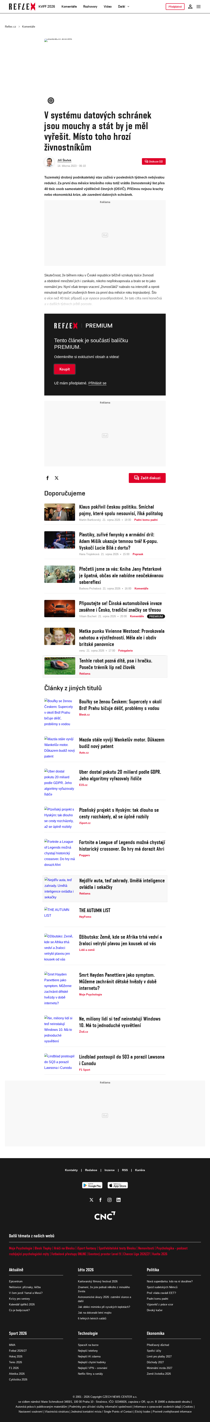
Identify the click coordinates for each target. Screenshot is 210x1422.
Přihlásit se (97, 383)
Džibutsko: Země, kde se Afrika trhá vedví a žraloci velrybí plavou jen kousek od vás (120, 940)
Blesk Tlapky (43, 1248)
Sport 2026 (18, 1333)
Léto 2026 (86, 1269)
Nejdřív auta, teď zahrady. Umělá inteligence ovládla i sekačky (122, 883)
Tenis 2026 (15, 1362)
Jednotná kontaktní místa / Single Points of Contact (102, 1411)
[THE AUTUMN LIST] (59, 915)
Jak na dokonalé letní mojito (94, 1312)
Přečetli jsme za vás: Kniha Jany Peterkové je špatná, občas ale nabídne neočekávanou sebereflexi (121, 575)
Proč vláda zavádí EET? (161, 1292)
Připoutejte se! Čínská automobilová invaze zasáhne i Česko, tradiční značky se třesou (120, 606)
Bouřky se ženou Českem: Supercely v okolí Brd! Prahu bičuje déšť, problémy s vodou (120, 704)
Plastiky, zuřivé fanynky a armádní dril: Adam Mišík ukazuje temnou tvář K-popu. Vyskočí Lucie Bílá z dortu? (118, 541)
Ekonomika (155, 1333)
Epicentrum (16, 1281)
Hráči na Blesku (64, 1248)
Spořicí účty (154, 1350)
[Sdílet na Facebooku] (47, 478)
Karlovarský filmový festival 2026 (98, 1281)
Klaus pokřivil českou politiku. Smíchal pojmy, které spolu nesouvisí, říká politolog (121, 510)
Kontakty (71, 1170)
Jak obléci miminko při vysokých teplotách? (104, 1306)
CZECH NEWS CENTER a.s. (120, 1396)
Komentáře (69, 6)
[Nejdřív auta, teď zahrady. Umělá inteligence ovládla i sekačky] (60, 888)
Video (108, 6)
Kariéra (140, 1170)
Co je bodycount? (19, 1310)
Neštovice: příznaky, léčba (25, 1287)
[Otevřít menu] (198, 6)
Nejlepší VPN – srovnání (92, 1368)
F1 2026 (14, 1368)
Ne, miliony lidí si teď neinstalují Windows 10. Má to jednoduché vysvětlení (120, 1022)
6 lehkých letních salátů (92, 1318)
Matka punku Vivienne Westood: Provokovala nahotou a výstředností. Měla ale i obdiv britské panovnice (121, 637)
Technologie (88, 1333)
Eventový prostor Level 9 (104, 1254)
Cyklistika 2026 (18, 1379)
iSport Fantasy (86, 1248)
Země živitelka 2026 (159, 1373)
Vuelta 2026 (159, 1254)
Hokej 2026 (15, 1356)
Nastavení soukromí (31, 1411)
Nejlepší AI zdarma (89, 1356)
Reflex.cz (10, 26)
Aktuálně (16, 1269)
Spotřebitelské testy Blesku (117, 1248)
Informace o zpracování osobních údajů (157, 1406)
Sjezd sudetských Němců (162, 1287)
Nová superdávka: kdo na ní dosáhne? (170, 1281)
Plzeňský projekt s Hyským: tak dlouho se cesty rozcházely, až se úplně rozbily (119, 813)
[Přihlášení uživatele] (190, 6)
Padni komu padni (157, 1298)
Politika (153, 1269)
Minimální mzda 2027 (159, 1368)
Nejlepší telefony (88, 1350)
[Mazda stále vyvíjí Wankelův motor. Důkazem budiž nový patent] (59, 747)
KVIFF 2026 (47, 6)
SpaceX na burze (88, 1345)
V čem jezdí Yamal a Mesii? (25, 1292)
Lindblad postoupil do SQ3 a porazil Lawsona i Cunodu (121, 1060)
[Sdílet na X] (56, 478)
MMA (12, 1345)
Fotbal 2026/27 (18, 1350)
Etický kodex (143, 1411)
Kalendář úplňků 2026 (22, 1304)
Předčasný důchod (158, 1345)
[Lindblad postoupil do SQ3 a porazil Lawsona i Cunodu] (59, 1062)
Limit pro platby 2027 (159, 1356)
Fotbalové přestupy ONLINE (68, 1254)
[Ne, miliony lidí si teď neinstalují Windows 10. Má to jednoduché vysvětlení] (59, 1029)
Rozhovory (90, 6)
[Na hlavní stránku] (22, 6)
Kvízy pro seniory (19, 1298)
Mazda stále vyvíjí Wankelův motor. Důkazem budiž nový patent (121, 743)
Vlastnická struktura (57, 1411)
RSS (125, 1170)
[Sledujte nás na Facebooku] (100, 1200)
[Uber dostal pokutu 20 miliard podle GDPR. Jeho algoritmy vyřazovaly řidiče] (59, 783)
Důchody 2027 (155, 1362)
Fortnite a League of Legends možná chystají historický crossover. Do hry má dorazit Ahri (122, 845)
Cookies (188, 1406)
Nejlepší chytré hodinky (92, 1362)
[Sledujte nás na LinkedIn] (118, 1200)
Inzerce (110, 1170)
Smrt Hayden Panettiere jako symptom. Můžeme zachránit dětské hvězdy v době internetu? (117, 981)
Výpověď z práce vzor (160, 1304)
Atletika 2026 (17, 1373)
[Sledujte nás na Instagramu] (109, 1200)
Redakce (91, 1170)
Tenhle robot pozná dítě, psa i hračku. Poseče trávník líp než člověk (115, 664)
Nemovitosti (146, 1248)
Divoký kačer (154, 1310)
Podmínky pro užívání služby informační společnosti (100, 1406)
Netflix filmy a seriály (90, 1373)
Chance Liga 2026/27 (136, 1254)
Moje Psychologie (20, 1248)
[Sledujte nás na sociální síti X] (91, 1200)
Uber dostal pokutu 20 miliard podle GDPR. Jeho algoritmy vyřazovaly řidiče (120, 775)
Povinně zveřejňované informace (172, 1411)
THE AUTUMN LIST (94, 910)
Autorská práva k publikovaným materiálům (41, 1406)
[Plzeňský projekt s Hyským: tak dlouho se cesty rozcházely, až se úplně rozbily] (59, 818)
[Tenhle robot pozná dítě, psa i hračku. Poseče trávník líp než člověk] (60, 666)
